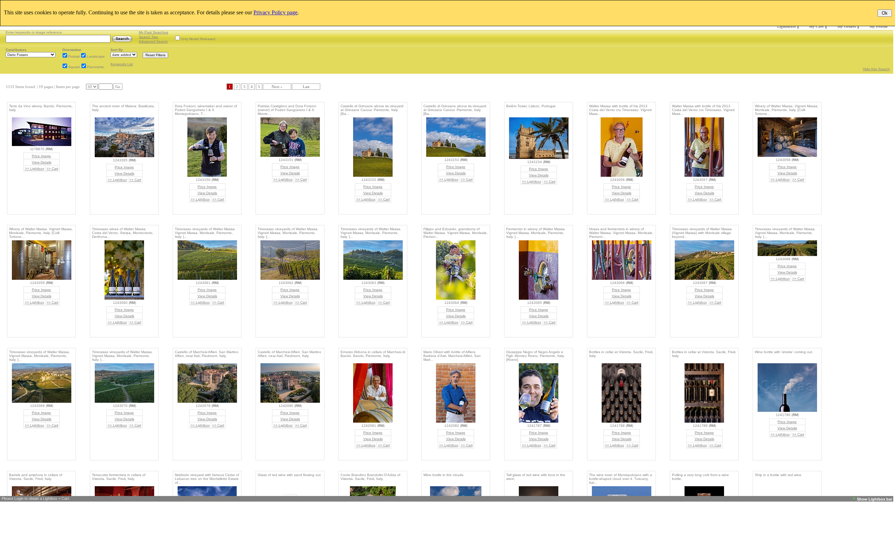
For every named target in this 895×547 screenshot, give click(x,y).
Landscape (96, 56)
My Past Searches (153, 32)
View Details (41, 162)
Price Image (41, 156)
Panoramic (95, 67)
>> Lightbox (34, 168)
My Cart (816, 26)
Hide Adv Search (876, 69)
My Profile (878, 26)
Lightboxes (786, 26)
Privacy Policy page (275, 12)
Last (306, 87)
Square (74, 67)
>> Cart (52, 168)
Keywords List (121, 64)
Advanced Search (153, 41)
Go (117, 87)
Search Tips (148, 37)
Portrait (74, 56)
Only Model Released (198, 39)
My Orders (846, 26)
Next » (277, 87)
